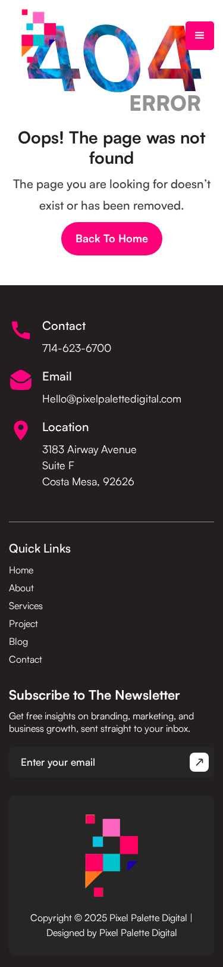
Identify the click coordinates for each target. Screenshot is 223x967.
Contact (25, 659)
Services (26, 606)
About (21, 588)
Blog (18, 641)
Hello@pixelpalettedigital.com (111, 398)
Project (23, 623)
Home (21, 570)
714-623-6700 (76, 347)
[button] (200, 35)
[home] (38, 35)
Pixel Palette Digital (138, 932)
